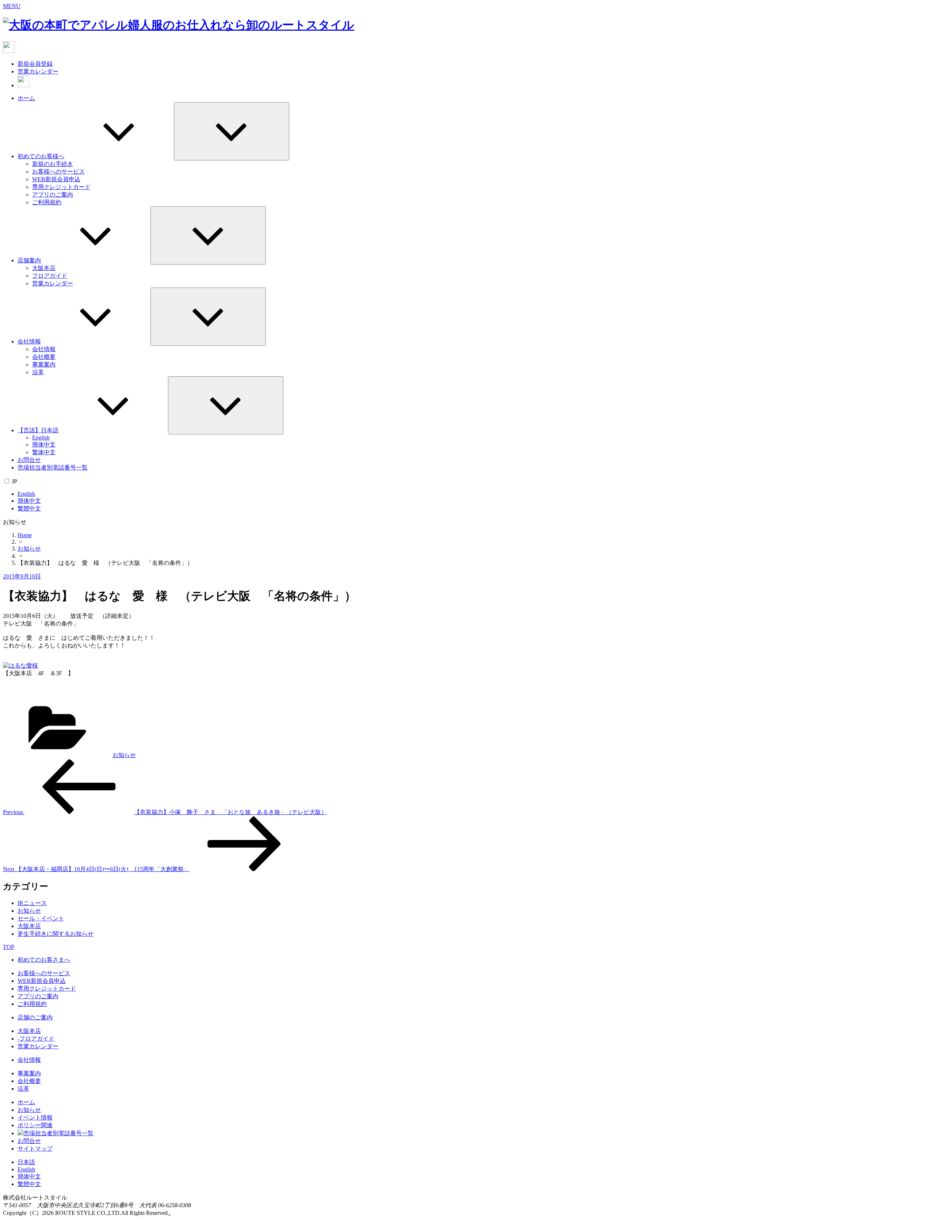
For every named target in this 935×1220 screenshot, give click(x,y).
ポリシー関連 (35, 1125)
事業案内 (44, 364)
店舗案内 (29, 260)
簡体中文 (44, 444)
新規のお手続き (52, 164)
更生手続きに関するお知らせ (56, 934)
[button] (11, 6)
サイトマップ (35, 1148)
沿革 (38, 372)
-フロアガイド (36, 1038)
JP (14, 481)
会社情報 (29, 341)
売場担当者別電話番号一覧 (53, 467)
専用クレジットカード (61, 187)
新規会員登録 (35, 64)
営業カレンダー (38, 71)
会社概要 (44, 357)
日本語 (26, 1162)
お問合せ (29, 460)
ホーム (26, 98)
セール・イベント (41, 918)
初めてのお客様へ (41, 156)
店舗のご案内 (35, 1017)
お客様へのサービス (58, 171)
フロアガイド (49, 276)
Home (25, 535)
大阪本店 (44, 268)
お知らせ (29, 549)
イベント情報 (35, 1117)
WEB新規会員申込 (56, 179)
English (41, 437)
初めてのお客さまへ (44, 960)
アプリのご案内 (52, 194)
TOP (8, 947)
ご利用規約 (46, 202)
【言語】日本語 (38, 430)
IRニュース (32, 903)
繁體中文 (29, 508)
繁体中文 (44, 452)
